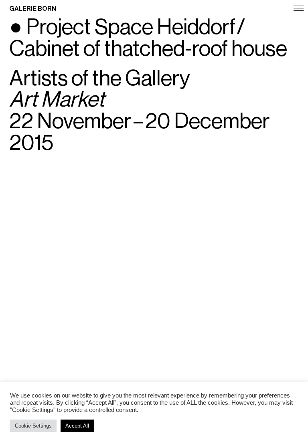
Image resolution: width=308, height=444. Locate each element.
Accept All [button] (77, 426)
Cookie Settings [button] (33, 426)
